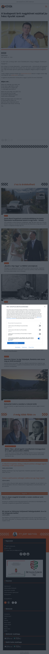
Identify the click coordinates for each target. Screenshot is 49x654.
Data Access (24, 347)
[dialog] (24, 327)
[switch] (39, 326)
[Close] (45, 307)
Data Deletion (17, 347)
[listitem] (24, 323)
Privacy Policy (31, 347)
